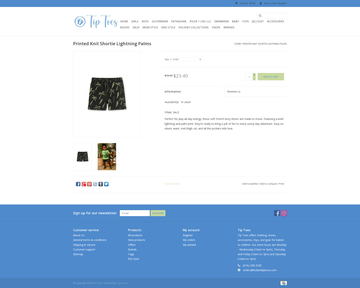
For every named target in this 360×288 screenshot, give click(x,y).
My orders (189, 240)
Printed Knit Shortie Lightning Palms (265, 43)
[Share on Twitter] (106, 184)
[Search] (260, 16)
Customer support (84, 249)
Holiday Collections (193, 27)
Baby (235, 21)
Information (173, 91)
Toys (245, 21)
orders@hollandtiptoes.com (260, 270)
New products (136, 240)
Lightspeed (123, 283)
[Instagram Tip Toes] (284, 213)
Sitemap (78, 254)
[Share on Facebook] (78, 184)
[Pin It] (89, 184)
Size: (168, 59)
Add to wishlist (250, 183)
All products (135, 235)
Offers (132, 245)
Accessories (275, 21)
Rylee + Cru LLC (200, 21)
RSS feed (133, 259)
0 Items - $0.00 (247, 3)
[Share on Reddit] (95, 184)
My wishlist (189, 245)
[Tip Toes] (96, 21)
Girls (135, 21)
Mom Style (150, 27)
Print (281, 183)
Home (124, 21)
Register (188, 235)
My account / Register (275, 3)
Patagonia (178, 21)
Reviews (233, 91)
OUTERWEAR (160, 21)
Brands (229, 27)
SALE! (136, 27)
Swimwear (221, 21)
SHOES (216, 27)
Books (124, 27)
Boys (145, 21)
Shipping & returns (84, 245)
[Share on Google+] (84, 184)
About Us (78, 235)
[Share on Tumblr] (100, 184)
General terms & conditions (89, 240)
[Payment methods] (283, 282)
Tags (131, 254)
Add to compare (269, 183)
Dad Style (168, 27)
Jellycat (258, 21)
